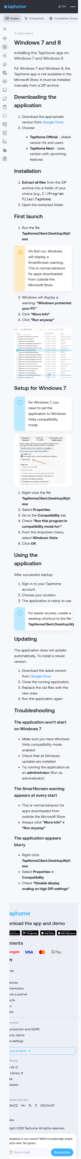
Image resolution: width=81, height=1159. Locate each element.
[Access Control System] (5, 124)
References (10, 982)
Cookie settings (12, 1041)
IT (36, 1105)
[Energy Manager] (5, 150)
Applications (25, 33)
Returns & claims (15, 1050)
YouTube (8, 1120)
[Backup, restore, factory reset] (5, 116)
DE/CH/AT (47, 1105)
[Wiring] (5, 38)
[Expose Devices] (5, 98)
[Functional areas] (5, 64)
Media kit (8, 1067)
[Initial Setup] (5, 55)
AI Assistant (36, 18)
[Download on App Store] (47, 932)
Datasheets (10, 1085)
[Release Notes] (5, 159)
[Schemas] (5, 133)
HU (23, 1105)
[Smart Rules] (5, 81)
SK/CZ (13, 1105)
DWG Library (11, 1073)
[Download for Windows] (11, 932)
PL (30, 1105)
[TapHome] (15, 6)
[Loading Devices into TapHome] (5, 90)
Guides (14, 18)
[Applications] (5, 47)
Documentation (13, 988)
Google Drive (53, 122)
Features (8, 971)
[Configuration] (5, 73)
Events (6, 1006)
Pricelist (7, 1079)
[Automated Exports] (5, 141)
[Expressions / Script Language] (5, 107)
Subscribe (62, 1152)
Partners (8, 1012)
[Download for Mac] (66, 932)
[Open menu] (72, 6)
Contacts (8, 1000)
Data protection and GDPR (21, 1029)
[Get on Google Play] (30, 932)
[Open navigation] (5, 29)
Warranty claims (13, 1035)
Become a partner (14, 994)
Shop (5, 977)
